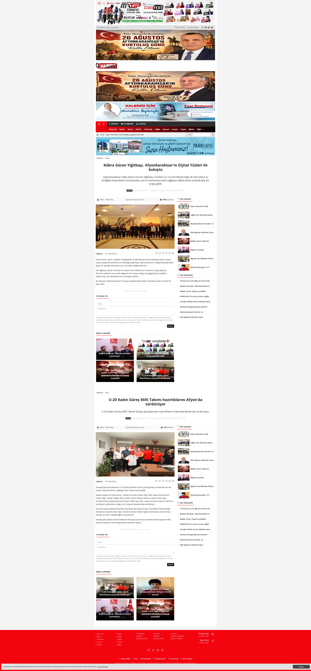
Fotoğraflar (128, 124)
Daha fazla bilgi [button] (103, 667)
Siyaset (166, 129)
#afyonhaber (135, 291)
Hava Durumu (158, 638)
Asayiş (175, 129)
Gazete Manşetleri (177, 636)
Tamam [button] (301, 666)
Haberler (99, 158)
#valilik (144, 291)
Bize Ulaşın (194, 27)
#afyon (126, 291)
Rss (136, 659)
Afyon (130, 129)
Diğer (199, 129)
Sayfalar (156, 636)
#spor (141, 529)
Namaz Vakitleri (176, 638)
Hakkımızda (160, 659)
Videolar (114, 124)
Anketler (139, 636)
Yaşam (183, 129)
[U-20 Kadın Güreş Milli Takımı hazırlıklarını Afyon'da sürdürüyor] (155, 371)
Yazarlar (142, 124)
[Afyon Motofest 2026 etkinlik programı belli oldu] (155, 349)
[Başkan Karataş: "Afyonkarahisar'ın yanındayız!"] (115, 349)
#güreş (147, 529)
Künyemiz (146, 659)
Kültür (138, 129)
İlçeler (122, 129)
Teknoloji (148, 129)
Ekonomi (113, 129)
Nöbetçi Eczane (141, 638)
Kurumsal (181, 27)
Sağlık (157, 129)
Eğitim (191, 129)
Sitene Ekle (125, 659)
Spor (107, 393)
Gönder (170, 326)
